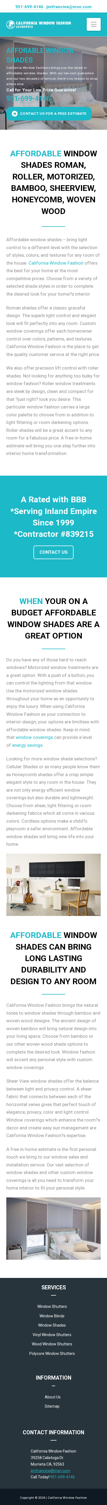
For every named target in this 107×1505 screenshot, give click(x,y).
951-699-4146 (29, 6)
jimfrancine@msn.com (69, 6)
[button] (94, 24)
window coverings (34, 737)
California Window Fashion (56, 263)
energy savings (27, 745)
